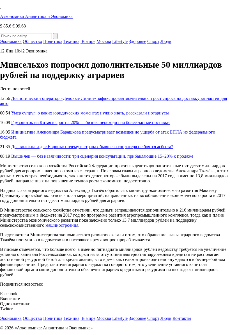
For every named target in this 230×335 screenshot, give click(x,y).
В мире (88, 41)
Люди (165, 41)
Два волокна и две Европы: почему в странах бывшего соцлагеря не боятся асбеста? (92, 146)
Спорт (153, 41)
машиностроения (61, 225)
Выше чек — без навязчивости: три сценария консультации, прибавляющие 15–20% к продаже (102, 156)
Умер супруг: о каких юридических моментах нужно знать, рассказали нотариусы (90, 113)
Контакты (182, 318)
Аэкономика (36, 16)
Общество (32, 41)
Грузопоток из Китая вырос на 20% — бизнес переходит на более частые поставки (90, 122)
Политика (52, 41)
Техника (71, 41)
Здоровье (137, 41)
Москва (103, 41)
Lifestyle (120, 41)
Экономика (11, 41)
